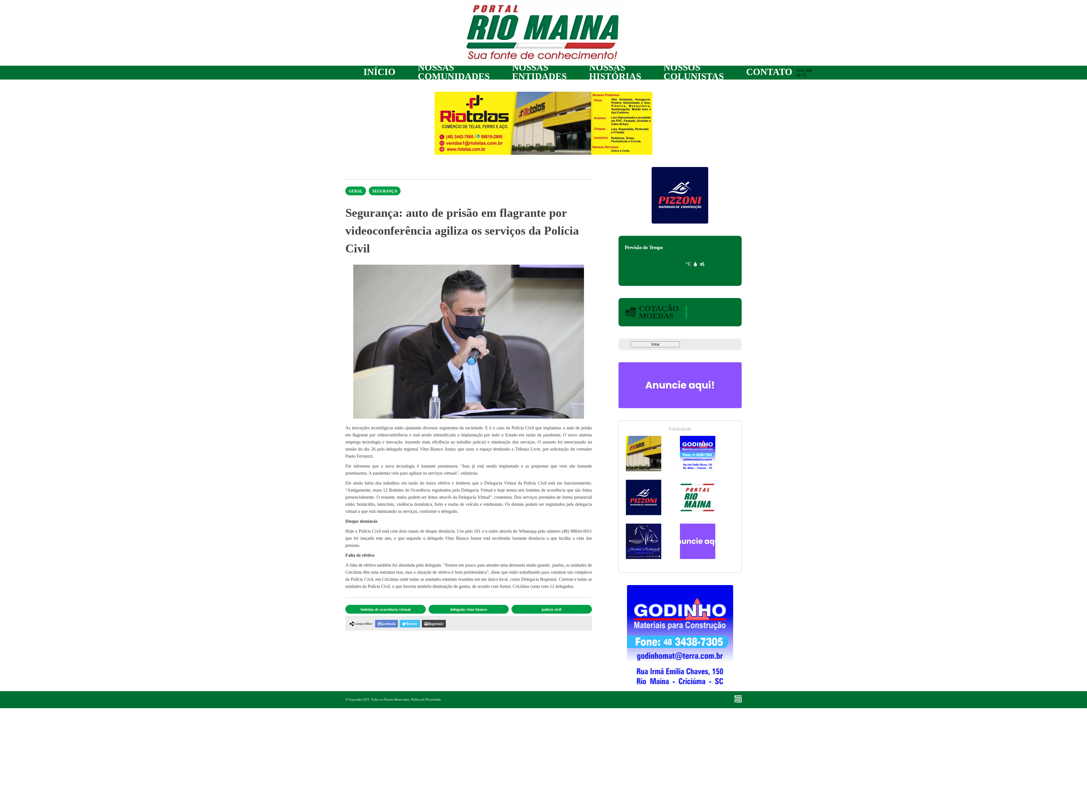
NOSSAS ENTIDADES (539, 72)
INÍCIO (379, 72)
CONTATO (769, 72)
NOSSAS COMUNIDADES (454, 72)
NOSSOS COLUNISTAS (694, 72)
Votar (655, 344)
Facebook (387, 624)
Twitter (412, 624)
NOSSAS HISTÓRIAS (615, 72)
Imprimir (435, 624)
